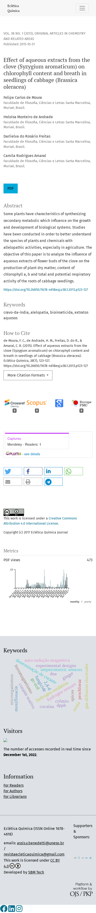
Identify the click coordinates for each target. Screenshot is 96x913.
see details (32, 453)
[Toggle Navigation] (82, 8)
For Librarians (15, 796)
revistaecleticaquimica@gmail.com (34, 854)
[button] (12, 471)
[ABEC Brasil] (75, 857)
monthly (74, 601)
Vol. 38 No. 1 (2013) (18, 34)
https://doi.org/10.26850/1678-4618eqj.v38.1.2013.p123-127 (45, 290)
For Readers (13, 785)
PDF (10, 188)
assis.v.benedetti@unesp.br (40, 843)
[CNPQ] (87, 857)
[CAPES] (90, 857)
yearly (87, 601)
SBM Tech (36, 872)
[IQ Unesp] (79, 857)
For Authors (12, 791)
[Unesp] (83, 857)
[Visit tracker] (5, 740)
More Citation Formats (26, 375)
